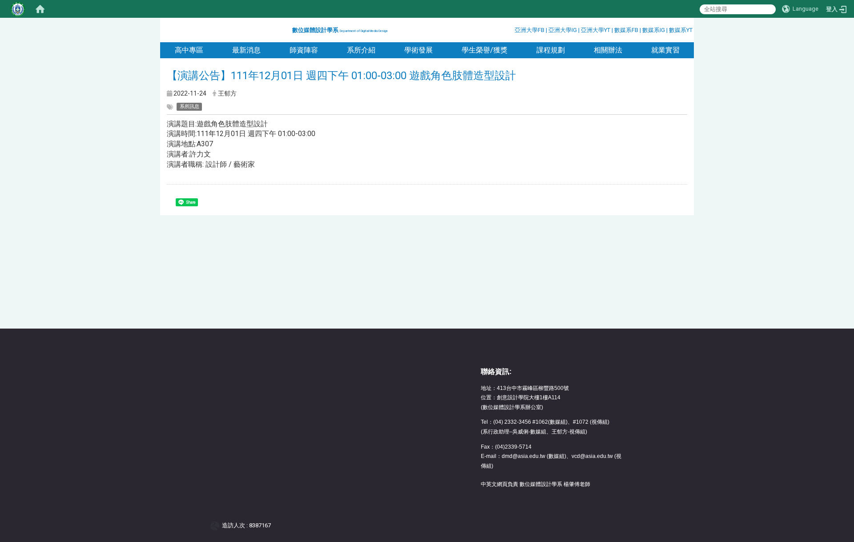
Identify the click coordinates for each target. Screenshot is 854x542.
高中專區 (189, 50)
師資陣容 (304, 50)
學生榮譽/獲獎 (485, 50)
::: (289, 28)
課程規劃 (550, 50)
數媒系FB (627, 30)
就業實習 (665, 50)
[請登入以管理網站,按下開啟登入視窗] (18, 9)
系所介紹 (361, 50)
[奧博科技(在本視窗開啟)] (216, 525)
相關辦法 (608, 50)
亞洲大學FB (529, 30)
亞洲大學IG (563, 30)
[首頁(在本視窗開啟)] (40, 9)
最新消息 (246, 50)
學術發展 (418, 50)
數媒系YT (681, 30)
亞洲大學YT (596, 30)
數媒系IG (653, 30)
